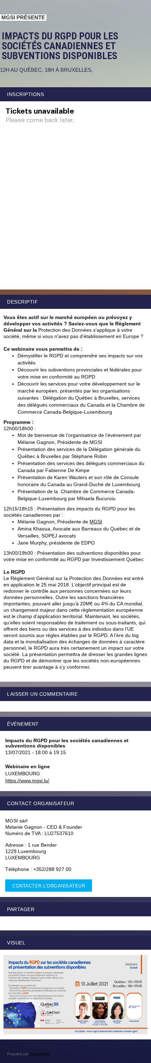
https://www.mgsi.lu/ (27, 780)
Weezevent (39, 1054)
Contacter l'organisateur (48, 886)
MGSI (96, 521)
